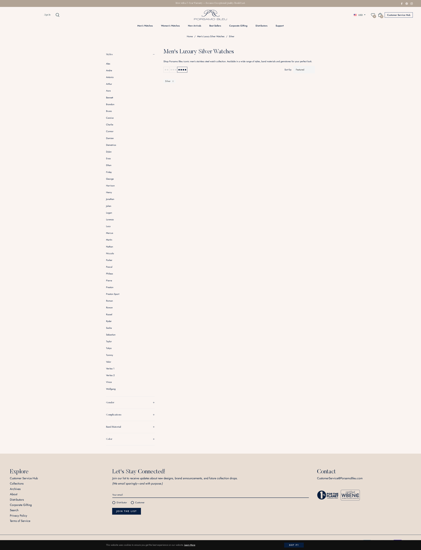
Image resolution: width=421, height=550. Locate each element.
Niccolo (110, 253)
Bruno (109, 111)
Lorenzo (110, 219)
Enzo (108, 158)
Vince (109, 382)
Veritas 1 (110, 368)
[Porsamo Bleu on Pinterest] (407, 3)
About (13, 494)
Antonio (110, 77)
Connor (109, 131)
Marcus (109, 233)
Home (190, 36)
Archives (15, 489)
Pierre (109, 280)
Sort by (288, 69)
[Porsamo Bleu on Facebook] (402, 3)
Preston (109, 287)
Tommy (109, 355)
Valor (108, 361)
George (110, 178)
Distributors (17, 500)
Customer (140, 502)
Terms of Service (20, 521)
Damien (110, 138)
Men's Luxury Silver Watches (210, 36)
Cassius (110, 117)
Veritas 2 (110, 375)
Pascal (109, 267)
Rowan (109, 307)
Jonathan (110, 199)
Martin (109, 239)
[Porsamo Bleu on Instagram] (411, 3)
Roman (109, 300)
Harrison (110, 185)
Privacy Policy (18, 515)
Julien (108, 206)
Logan (109, 212)
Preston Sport (112, 294)
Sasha (109, 328)
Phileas (109, 273)
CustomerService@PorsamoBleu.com (340, 478)
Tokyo (109, 348)
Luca (108, 226)
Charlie (109, 124)
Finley (109, 172)
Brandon (110, 104)
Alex (108, 63)
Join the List (126, 511)
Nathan (109, 246)
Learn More (189, 545)
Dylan (108, 151)
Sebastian (110, 334)
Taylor (109, 341)
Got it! (294, 545)
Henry (109, 192)
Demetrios (111, 145)
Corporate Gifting (21, 505)
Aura (108, 90)
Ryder (109, 321)
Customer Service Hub (398, 15)
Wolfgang (111, 389)
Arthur (109, 84)
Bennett (109, 97)
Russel (109, 314)
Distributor (122, 502)
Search (14, 510)
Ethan (108, 165)
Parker (109, 260)
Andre (109, 70)
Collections (17, 483)
